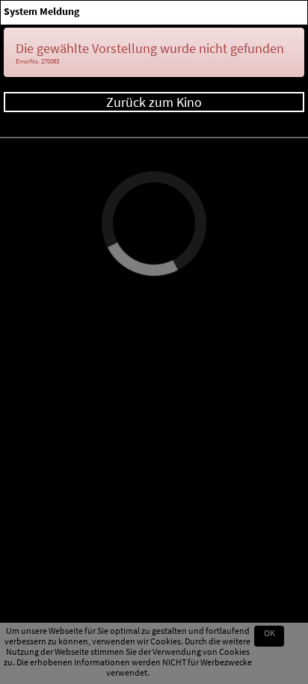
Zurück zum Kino (154, 102)
